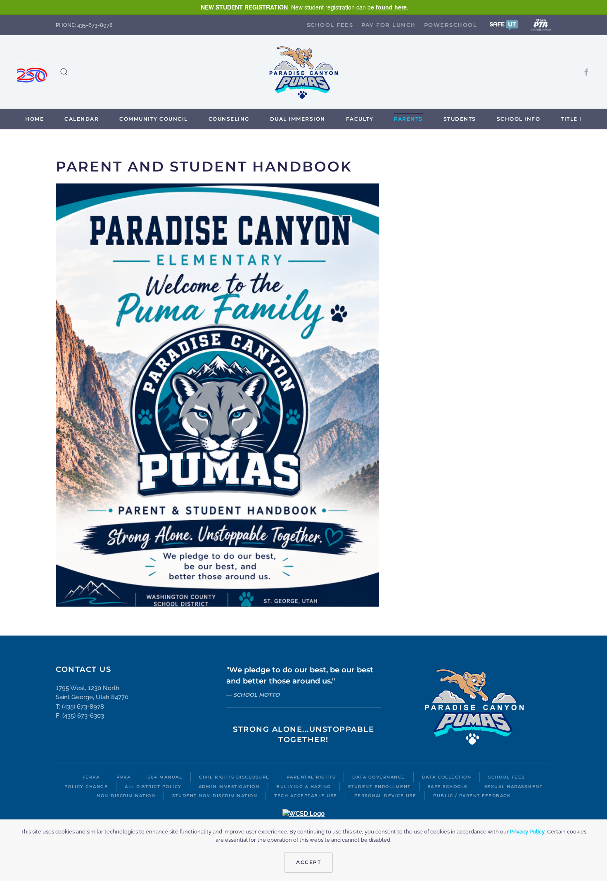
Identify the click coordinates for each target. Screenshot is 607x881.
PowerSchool (450, 24)
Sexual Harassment (513, 786)
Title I (571, 119)
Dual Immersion (297, 119)
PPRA (123, 777)
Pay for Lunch (388, 24)
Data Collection (447, 777)
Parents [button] (408, 119)
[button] (503, 24)
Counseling (229, 119)
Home (34, 119)
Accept (308, 862)
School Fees (330, 24)
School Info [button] (519, 119)
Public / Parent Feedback (471, 795)
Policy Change (86, 786)
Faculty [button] (360, 119)
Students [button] (459, 119)
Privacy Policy (527, 832)
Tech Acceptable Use (305, 795)
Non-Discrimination (126, 795)
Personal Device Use (385, 795)
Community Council (153, 119)
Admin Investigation (229, 786)
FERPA (91, 777)
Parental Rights (311, 777)
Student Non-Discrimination (214, 795)
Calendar (81, 119)
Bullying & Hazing (303, 786)
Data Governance (378, 777)
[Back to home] (303, 71)
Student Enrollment (379, 786)
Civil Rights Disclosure (234, 777)
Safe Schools (447, 786)
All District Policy (153, 786)
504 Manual (164, 777)
